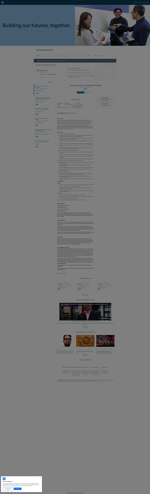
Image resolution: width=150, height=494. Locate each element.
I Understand (17, 488)
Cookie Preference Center (8, 489)
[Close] (40, 477)
